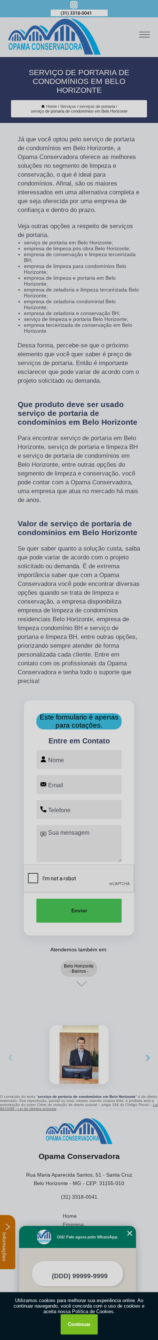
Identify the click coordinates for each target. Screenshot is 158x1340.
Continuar (79, 1324)
